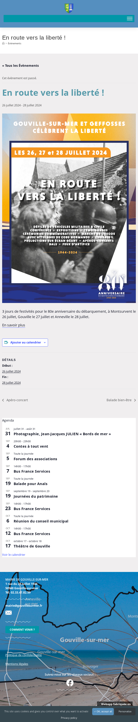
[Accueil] (3, 43)
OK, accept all (104, 711)
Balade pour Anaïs (31, 483)
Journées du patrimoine (36, 496)
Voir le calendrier (13, 555)
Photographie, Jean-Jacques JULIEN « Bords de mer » (62, 433)
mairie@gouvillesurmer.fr (23, 606)
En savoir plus (13, 325)
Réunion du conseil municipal (41, 521)
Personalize (125, 711)
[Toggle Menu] (130, 18)
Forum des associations (35, 458)
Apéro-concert (17, 400)
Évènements (14, 43)
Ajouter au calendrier (25, 342)
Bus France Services (32, 471)
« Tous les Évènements (20, 65)
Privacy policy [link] (69, 717)
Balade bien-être (119, 400)
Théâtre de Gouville (32, 546)
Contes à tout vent (31, 446)
